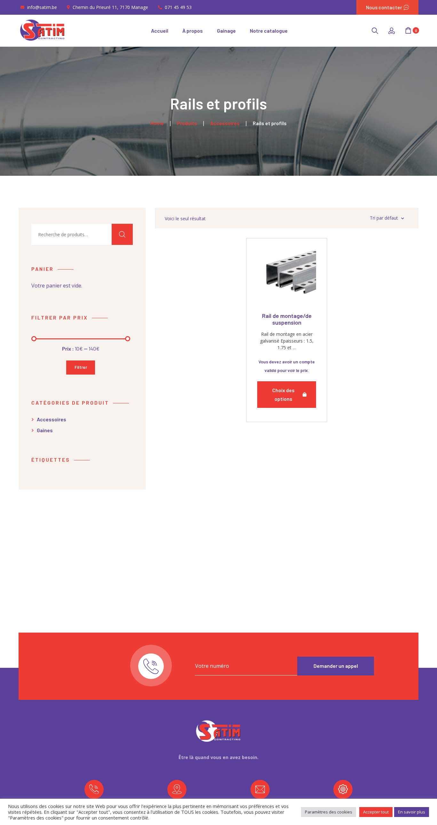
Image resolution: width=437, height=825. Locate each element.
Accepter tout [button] (376, 812)
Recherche (122, 234)
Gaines (45, 430)
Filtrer (81, 367)
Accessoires (51, 419)
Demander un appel (336, 666)
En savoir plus (411, 812)
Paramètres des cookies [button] (328, 812)
